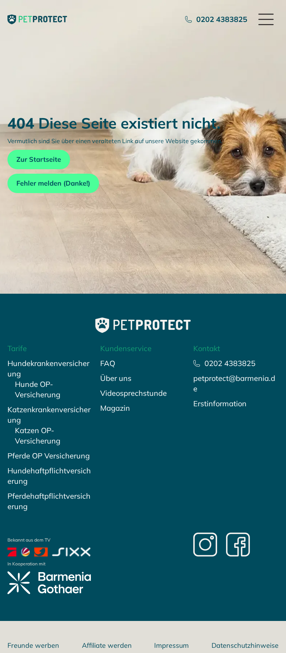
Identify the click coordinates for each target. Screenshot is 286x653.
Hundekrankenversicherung (48, 368)
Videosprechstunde (133, 393)
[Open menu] (267, 19)
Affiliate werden (107, 645)
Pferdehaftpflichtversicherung (48, 501)
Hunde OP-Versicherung (37, 389)
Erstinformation (220, 403)
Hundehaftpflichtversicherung (49, 476)
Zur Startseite (38, 159)
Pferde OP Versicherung (48, 455)
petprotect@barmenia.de (234, 383)
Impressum (171, 645)
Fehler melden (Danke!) (53, 183)
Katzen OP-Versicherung (37, 435)
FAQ (107, 363)
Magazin (115, 408)
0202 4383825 (221, 19)
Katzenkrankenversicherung (48, 415)
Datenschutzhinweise (245, 645)
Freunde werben (33, 645)
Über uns (115, 378)
